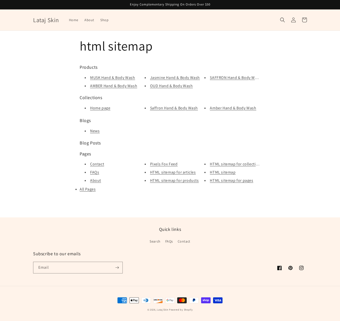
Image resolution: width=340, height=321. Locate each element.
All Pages (88, 189)
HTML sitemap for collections (236, 164)
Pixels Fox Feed (164, 164)
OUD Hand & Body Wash (171, 85)
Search (155, 241)
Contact (97, 164)
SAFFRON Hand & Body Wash (235, 77)
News (95, 130)
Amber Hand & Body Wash (233, 108)
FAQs (94, 172)
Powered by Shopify (181, 309)
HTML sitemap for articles (173, 172)
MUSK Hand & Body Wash (112, 77)
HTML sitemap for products (174, 180)
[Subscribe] (117, 267)
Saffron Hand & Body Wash (174, 108)
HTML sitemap (222, 172)
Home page (100, 108)
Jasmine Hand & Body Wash (175, 77)
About (95, 180)
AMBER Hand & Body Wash (113, 85)
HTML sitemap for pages (231, 180)
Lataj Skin (162, 309)
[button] (282, 19)
